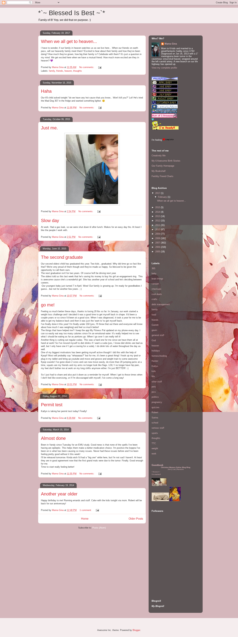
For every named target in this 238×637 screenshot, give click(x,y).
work (154, 453)
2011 (158, 225)
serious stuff (158, 428)
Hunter (155, 361)
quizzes (155, 407)
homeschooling (159, 356)
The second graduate (62, 257)
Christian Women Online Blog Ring (175, 467)
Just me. (49, 127)
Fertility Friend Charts (162, 176)
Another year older (59, 493)
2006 (158, 247)
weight (155, 448)
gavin (154, 330)
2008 (158, 238)
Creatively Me (159, 155)
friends (59, 71)
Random (180, 469)
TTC (154, 443)
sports (155, 433)
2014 (158, 212)
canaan (155, 283)
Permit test (51, 404)
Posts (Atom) (99, 527)
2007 (158, 242)
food (154, 314)
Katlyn (155, 366)
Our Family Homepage (163, 166)
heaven (68, 71)
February (163, 197)
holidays (156, 350)
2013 (158, 216)
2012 (158, 220)
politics (155, 397)
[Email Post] (99, 67)
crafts (154, 299)
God (154, 340)
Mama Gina (171, 43)
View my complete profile (164, 67)
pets (154, 386)
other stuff (157, 381)
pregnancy (157, 402)
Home (85, 518)
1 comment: (86, 510)
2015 (158, 207)
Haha (46, 91)
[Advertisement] (162, 570)
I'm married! (156, 474)
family (52, 71)
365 (153, 268)
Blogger (136, 630)
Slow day (50, 220)
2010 (158, 229)
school (155, 422)
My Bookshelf (159, 171)
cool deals (157, 294)
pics (154, 392)
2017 (158, 193)
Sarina (155, 417)
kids (154, 371)
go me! (48, 304)
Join (169, 469)
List (173, 469)
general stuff (158, 335)
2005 (158, 251)
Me (153, 376)
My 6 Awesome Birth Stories (166, 160)
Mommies (155, 472)
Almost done (53, 438)
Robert (155, 412)
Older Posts (136, 518)
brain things (157, 278)
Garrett (155, 325)
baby (154, 273)
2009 (158, 234)
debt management (161, 304)
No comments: (87, 67)
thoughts (77, 71)
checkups (156, 289)
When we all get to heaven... (69, 41)
